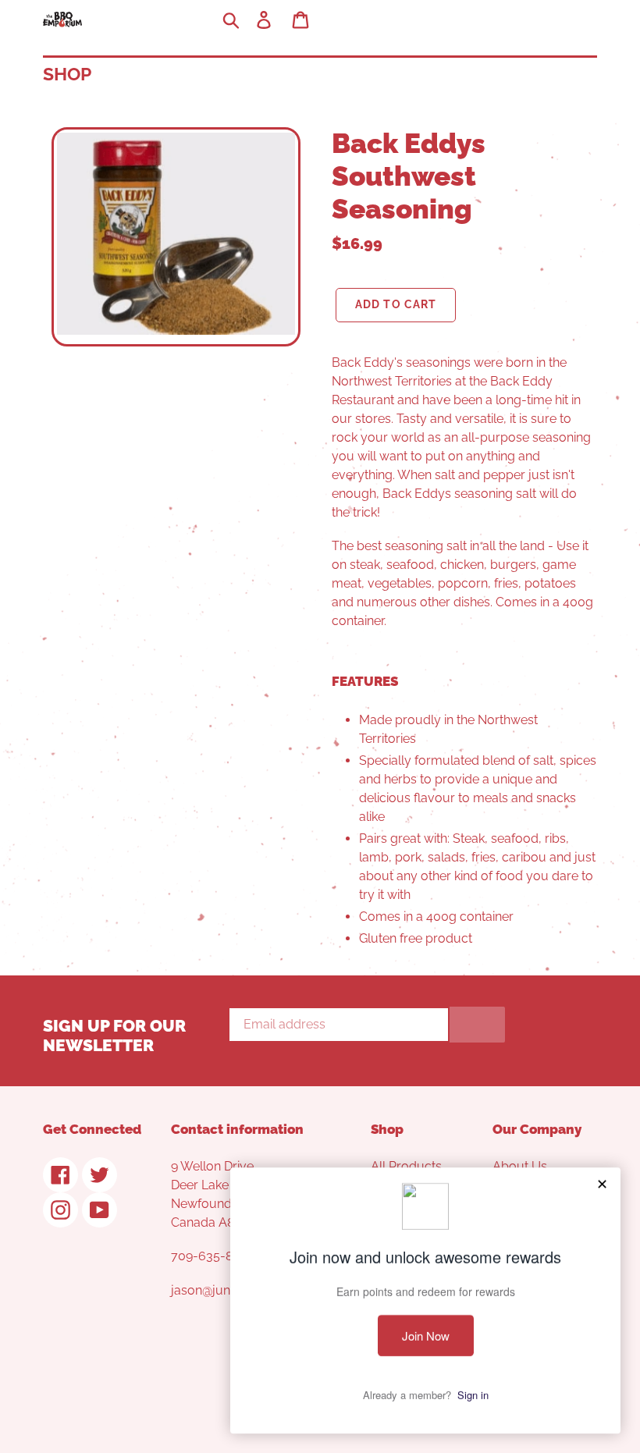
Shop (67, 73)
